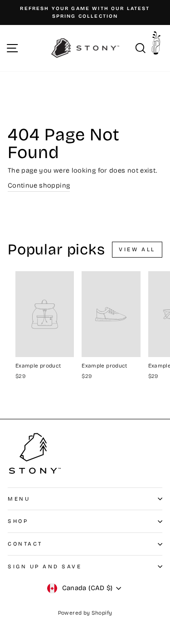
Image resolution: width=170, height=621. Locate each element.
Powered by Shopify (85, 613)
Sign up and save (45, 566)
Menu (19, 499)
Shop (18, 521)
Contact (25, 544)
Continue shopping (39, 185)
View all (137, 249)
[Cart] (158, 46)
